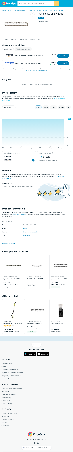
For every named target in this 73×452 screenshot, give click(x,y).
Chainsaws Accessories (57, 10)
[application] (36, 130)
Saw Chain (26, 235)
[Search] (56, 3)
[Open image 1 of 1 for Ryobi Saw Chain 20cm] (16, 24)
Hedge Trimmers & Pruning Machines (37, 10)
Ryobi (25, 228)
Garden (10, 10)
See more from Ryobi (8, 243)
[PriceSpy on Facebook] (34, 443)
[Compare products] (32, 14)
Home (4, 10)
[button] (8, 49)
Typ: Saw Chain (43, 21)
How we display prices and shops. (36, 71)
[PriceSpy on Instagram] (38, 443)
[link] (13, 272)
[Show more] (3, 55)
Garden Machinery (19, 10)
